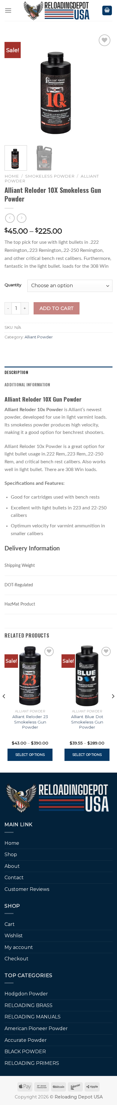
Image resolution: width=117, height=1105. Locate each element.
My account (18, 947)
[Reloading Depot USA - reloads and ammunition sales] (57, 10)
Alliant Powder (39, 337)
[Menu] (8, 10)
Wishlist (13, 936)
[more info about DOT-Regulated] (38, 583)
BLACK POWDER (25, 1051)
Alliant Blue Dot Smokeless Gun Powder (87, 721)
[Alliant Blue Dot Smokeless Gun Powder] (87, 675)
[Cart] (107, 11)
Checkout (16, 959)
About (12, 866)
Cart (9, 924)
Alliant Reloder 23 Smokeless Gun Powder (30, 721)
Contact (14, 877)
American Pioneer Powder (36, 1028)
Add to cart (57, 308)
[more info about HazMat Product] (40, 602)
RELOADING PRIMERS (31, 1063)
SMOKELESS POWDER (49, 176)
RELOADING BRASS (28, 1005)
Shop (10, 854)
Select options (30, 755)
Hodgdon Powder (26, 994)
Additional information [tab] (27, 384)
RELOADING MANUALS (32, 1017)
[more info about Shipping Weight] (40, 563)
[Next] (103, 87)
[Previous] (14, 87)
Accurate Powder (25, 1040)
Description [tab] (16, 372)
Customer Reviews (26, 889)
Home (11, 176)
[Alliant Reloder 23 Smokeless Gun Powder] (30, 675)
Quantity (12, 285)
